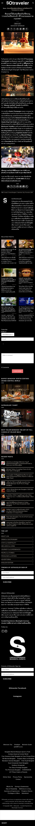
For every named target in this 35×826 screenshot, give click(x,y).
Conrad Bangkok (12, 192)
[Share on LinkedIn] (23, 29)
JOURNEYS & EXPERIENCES (10, 549)
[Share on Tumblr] (26, 29)
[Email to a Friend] (17, 29)
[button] (2, 3)
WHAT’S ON (17, 23)
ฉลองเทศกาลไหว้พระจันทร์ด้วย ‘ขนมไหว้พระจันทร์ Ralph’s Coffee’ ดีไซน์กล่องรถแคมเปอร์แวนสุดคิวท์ (19, 524)
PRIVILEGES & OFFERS (9, 556)
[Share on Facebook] (11, 29)
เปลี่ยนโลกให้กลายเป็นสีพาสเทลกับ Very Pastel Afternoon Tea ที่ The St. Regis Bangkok (18, 483)
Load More (17, 371)
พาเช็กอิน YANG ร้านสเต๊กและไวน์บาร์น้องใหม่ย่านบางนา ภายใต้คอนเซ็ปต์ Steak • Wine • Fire (20, 496)
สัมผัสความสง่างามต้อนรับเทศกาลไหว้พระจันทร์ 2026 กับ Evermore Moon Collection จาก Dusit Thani (17, 511)
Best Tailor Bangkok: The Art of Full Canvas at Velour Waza (19, 517)
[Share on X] (14, 29)
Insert (4, 823)
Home (4, 8)
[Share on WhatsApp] (8, 29)
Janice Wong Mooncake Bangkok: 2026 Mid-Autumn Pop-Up (19, 490)
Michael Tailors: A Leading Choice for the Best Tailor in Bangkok (18, 470)
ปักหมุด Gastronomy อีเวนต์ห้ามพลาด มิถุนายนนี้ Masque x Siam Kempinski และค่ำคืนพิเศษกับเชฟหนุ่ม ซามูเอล (8, 251)
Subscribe (7, 582)
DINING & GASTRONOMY (9, 539)
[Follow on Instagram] (6, 631)
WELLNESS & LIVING (8, 546)
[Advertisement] (17, 723)
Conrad (5, 192)
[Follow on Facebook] (2, 631)
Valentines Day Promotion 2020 (25, 192)
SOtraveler (21, 25)
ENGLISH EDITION (7, 562)
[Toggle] (33, 536)
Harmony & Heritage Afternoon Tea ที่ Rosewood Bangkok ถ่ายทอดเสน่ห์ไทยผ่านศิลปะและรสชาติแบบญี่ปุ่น (19, 463)
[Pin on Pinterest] (20, 29)
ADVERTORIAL (6, 559)
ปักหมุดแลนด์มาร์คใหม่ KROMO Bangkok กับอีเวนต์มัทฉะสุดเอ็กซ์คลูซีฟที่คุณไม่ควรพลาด (8, 280)
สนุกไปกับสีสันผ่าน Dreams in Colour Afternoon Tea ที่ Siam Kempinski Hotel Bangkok (18, 504)
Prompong (4, 284)
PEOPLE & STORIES (7, 553)
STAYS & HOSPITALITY (8, 543)
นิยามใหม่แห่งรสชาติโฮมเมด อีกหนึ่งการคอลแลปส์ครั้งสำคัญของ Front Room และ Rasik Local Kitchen (26, 251)
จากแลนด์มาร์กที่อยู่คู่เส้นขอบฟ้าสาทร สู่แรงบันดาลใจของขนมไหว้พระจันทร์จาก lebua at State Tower (19, 476)
